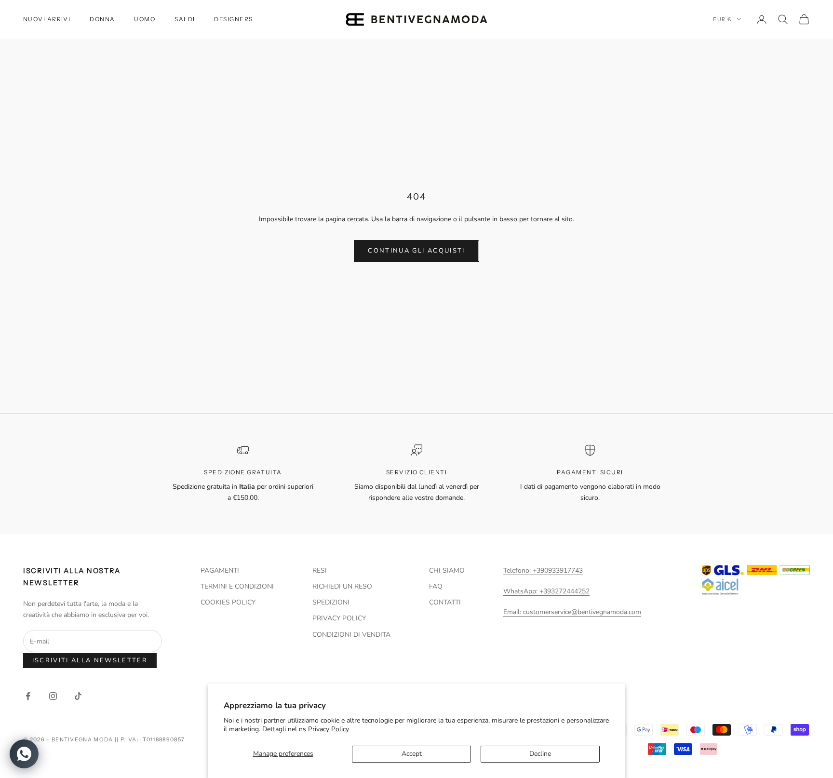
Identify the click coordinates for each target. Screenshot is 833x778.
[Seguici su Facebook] (28, 696)
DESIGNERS (233, 19)
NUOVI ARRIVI (46, 19)
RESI (319, 570)
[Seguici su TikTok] (78, 696)
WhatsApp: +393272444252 (546, 591)
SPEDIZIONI (330, 602)
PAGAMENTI (220, 570)
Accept (412, 753)
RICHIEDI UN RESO (342, 586)
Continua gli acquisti (416, 250)
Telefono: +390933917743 (543, 570)
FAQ (436, 586)
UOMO (144, 19)
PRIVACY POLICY (339, 618)
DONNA (102, 19)
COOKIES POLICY (228, 602)
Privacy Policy (328, 729)
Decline (540, 753)
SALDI (185, 19)
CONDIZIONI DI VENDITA (351, 634)
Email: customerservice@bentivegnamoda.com (572, 612)
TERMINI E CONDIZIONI (237, 586)
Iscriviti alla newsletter (90, 660)
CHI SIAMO (447, 570)
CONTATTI (445, 602)
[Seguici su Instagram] (53, 696)
